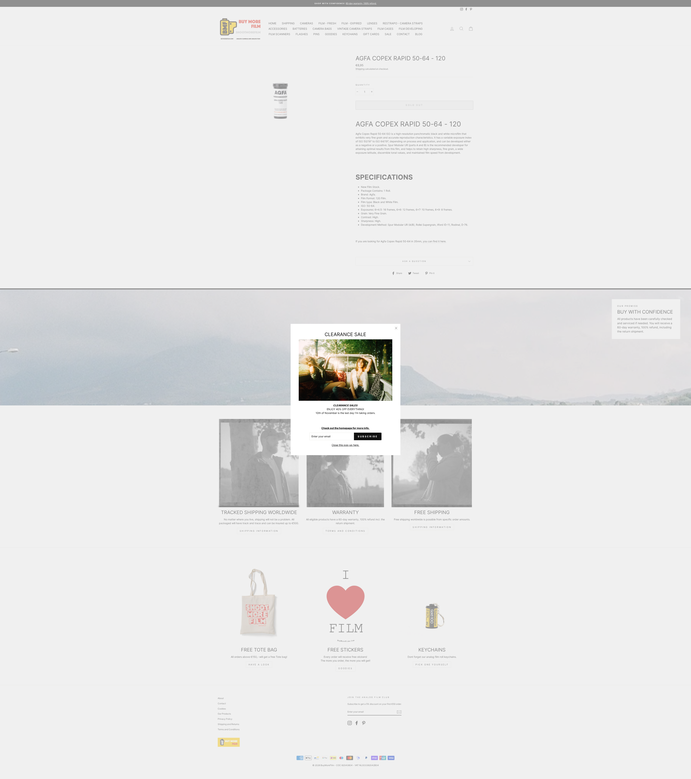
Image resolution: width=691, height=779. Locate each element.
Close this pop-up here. (345, 445)
